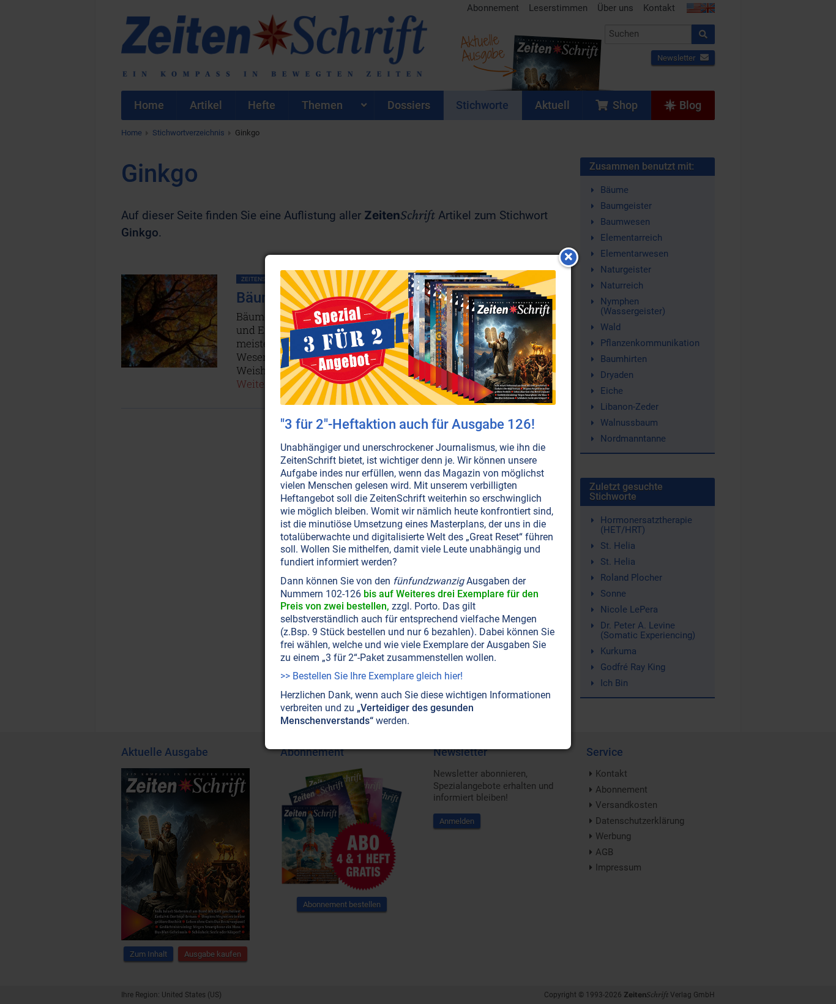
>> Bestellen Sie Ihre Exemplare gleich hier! (371, 676)
